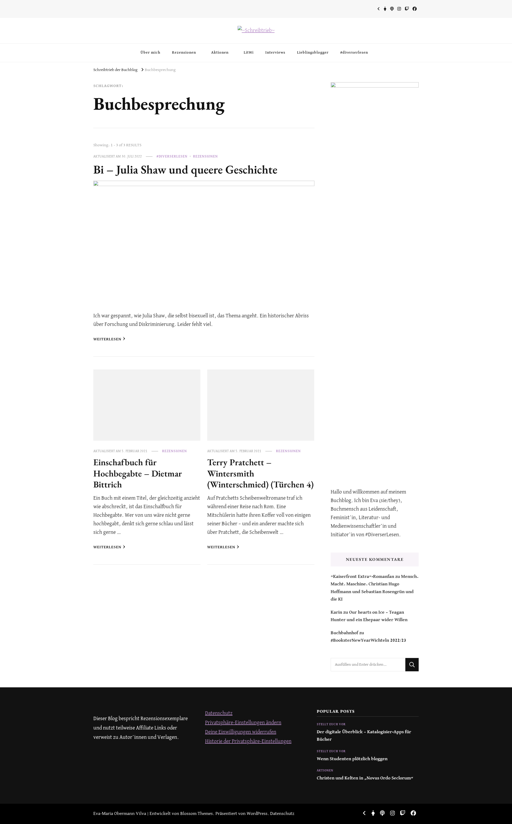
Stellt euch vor (331, 724)
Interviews (275, 52)
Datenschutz (219, 713)
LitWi (249, 52)
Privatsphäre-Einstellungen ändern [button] (243, 722)
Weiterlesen (107, 339)
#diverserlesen (354, 52)
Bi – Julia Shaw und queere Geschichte (185, 169)
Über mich (150, 52)
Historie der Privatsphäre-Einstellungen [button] (248, 741)
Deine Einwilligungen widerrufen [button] (240, 732)
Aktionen (220, 52)
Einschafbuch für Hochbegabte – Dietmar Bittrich (137, 473)
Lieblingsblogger (313, 52)
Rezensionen (184, 52)
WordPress (257, 813)
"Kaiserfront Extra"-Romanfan (362, 576)
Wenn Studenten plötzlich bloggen (352, 759)
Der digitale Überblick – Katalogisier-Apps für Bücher (364, 736)
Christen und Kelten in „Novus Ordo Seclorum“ (365, 778)
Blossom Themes (196, 813)
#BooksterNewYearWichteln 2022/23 (368, 640)
